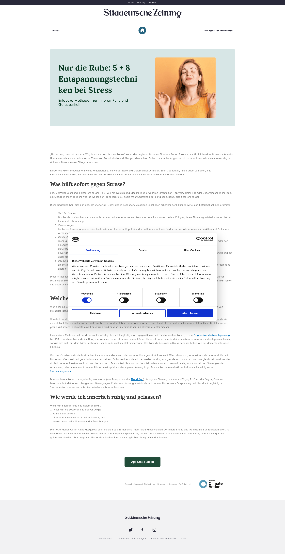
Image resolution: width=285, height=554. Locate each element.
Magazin (152, 2)
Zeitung (141, 2)
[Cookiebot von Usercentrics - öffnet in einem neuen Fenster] (198, 239)
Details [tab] (143, 250)
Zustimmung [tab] (93, 250)
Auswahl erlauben (142, 313)
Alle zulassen (190, 313)
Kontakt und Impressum (163, 539)
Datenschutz (105, 539)
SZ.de (131, 2)
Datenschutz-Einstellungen (132, 539)
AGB (183, 539)
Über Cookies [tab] (192, 250)
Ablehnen (95, 313)
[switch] (124, 300)
